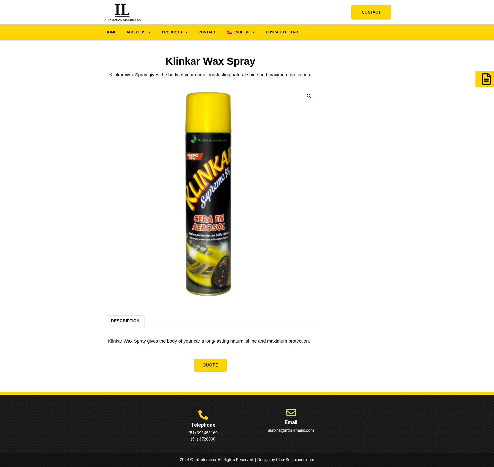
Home (110, 32)
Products (172, 32)
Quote (210, 365)
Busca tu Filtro (282, 32)
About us (136, 32)
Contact (207, 32)
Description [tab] (125, 321)
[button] (309, 96)
